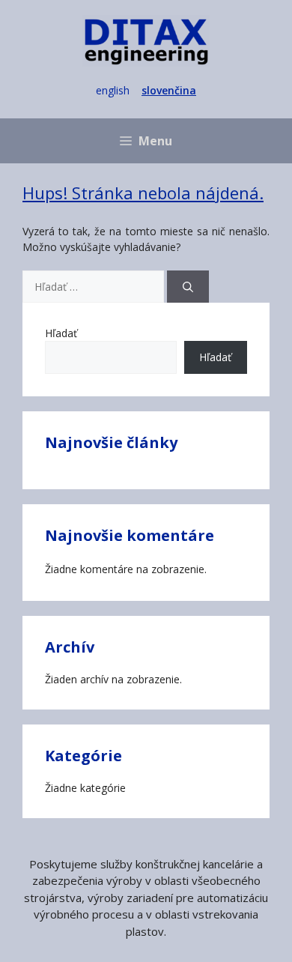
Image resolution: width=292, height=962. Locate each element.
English (113, 90)
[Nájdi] (188, 286)
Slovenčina (169, 90)
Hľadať (61, 333)
